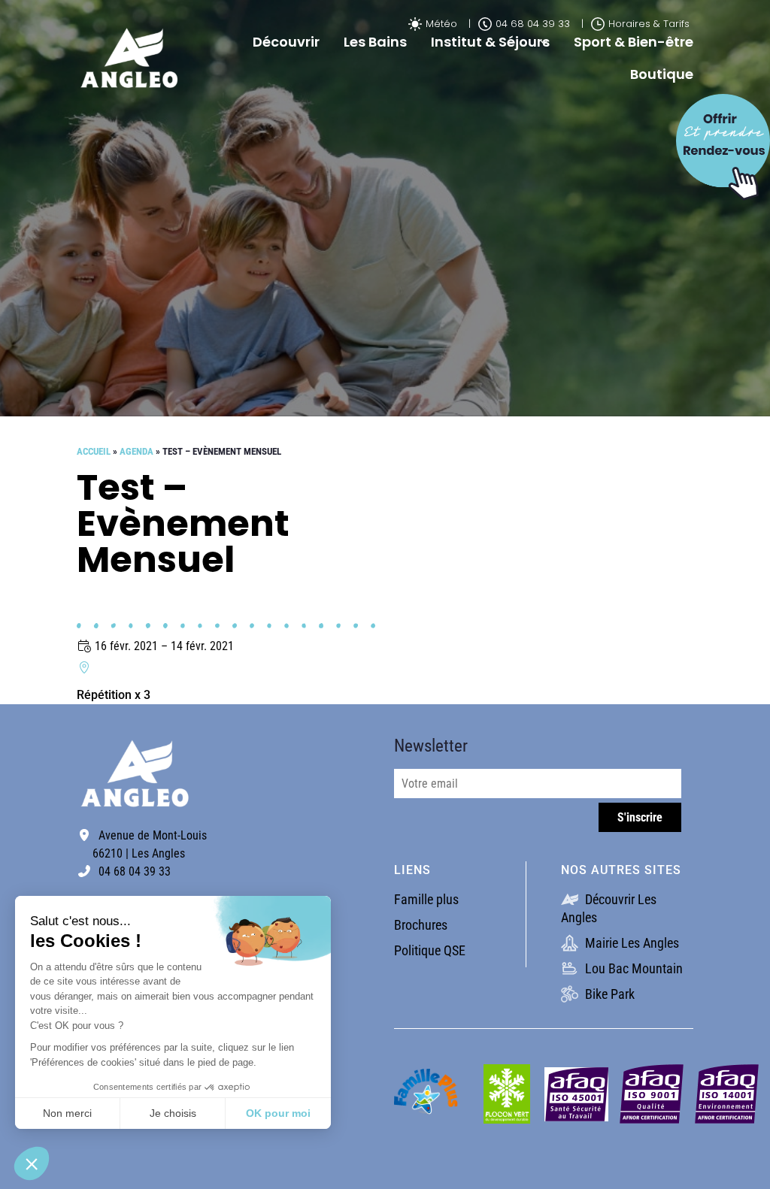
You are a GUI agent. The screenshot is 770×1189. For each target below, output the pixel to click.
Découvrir (286, 41)
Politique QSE (429, 950)
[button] (32, 1163)
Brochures (420, 925)
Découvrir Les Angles (608, 908)
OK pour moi (278, 1113)
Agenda (136, 451)
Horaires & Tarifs (649, 24)
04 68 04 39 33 (533, 24)
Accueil (94, 451)
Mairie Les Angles (630, 943)
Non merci (67, 1113)
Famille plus (426, 899)
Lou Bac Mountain (632, 968)
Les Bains (375, 41)
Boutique (661, 74)
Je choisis (173, 1113)
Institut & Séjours (490, 41)
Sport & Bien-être (633, 41)
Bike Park (608, 994)
